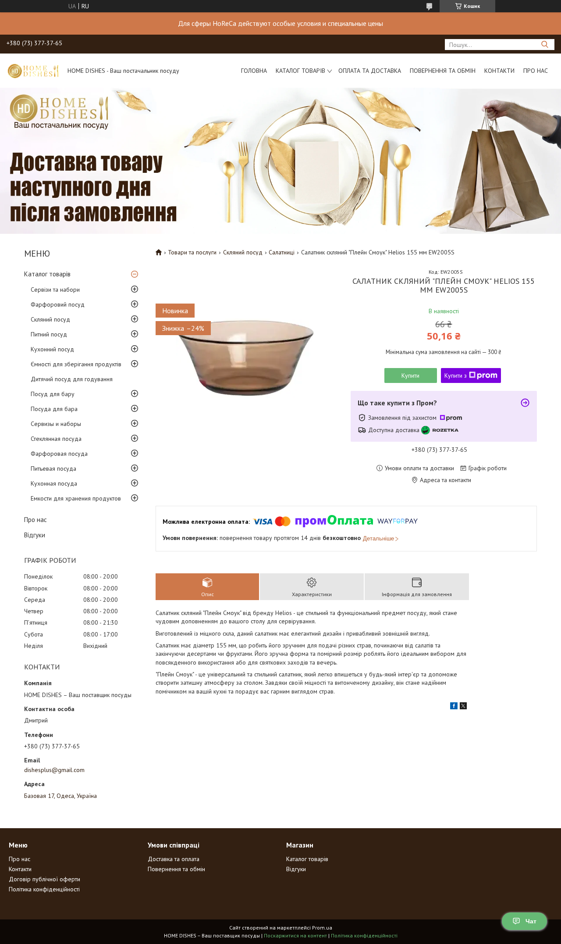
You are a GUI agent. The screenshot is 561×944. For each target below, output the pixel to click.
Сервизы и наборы (56, 424)
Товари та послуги (192, 252)
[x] (463, 707)
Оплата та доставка (369, 71)
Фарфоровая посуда (59, 454)
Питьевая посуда (53, 468)
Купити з (455, 375)
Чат (530, 921)
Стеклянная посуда (56, 439)
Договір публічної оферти (44, 879)
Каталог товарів (300, 71)
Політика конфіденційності (44, 889)
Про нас (535, 71)
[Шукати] (544, 44)
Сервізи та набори (55, 289)
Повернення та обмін (443, 71)
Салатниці (282, 252)
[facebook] (454, 707)
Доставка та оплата (173, 859)
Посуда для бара (54, 409)
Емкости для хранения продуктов (76, 498)
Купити (410, 375)
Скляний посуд (50, 319)
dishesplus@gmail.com (54, 770)
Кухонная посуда (54, 483)
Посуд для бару (53, 394)
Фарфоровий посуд (58, 304)
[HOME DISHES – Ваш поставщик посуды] (33, 71)
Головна (254, 71)
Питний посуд (49, 334)
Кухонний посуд (52, 349)
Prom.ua (322, 927)
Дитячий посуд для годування (72, 379)
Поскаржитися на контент (295, 935)
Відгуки (34, 535)
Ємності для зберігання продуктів (76, 364)
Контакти (499, 71)
